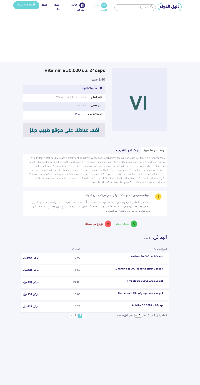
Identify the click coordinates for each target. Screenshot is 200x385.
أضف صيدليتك (26, 5)
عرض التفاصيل (31, 258)
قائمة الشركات (78, 8)
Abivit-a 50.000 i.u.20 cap (147, 305)
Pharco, (79, 114)
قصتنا (44, 5)
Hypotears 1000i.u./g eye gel (145, 281)
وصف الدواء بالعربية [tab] (154, 150)
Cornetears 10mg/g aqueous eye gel (140, 293)
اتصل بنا (57, 7)
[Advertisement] (100, 38)
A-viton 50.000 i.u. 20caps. (146, 256)
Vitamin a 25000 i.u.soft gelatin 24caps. (139, 269)
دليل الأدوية (100, 8)
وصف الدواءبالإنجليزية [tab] (127, 150)
